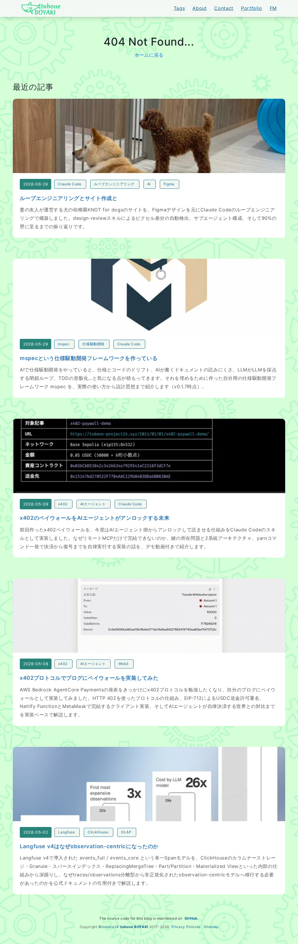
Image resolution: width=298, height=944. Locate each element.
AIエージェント (93, 504)
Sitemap (211, 927)
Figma (169, 184)
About (199, 8)
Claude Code (69, 184)
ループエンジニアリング (114, 184)
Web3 (123, 663)
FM (273, 8)
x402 (63, 504)
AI (149, 184)
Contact (223, 8)
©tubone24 (108, 927)
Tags (179, 8)
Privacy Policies (186, 927)
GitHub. (192, 918)
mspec (64, 344)
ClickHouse (98, 832)
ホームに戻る (149, 55)
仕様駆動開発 (93, 344)
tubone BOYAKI (134, 927)
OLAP (126, 832)
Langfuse (66, 832)
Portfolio (251, 8)
